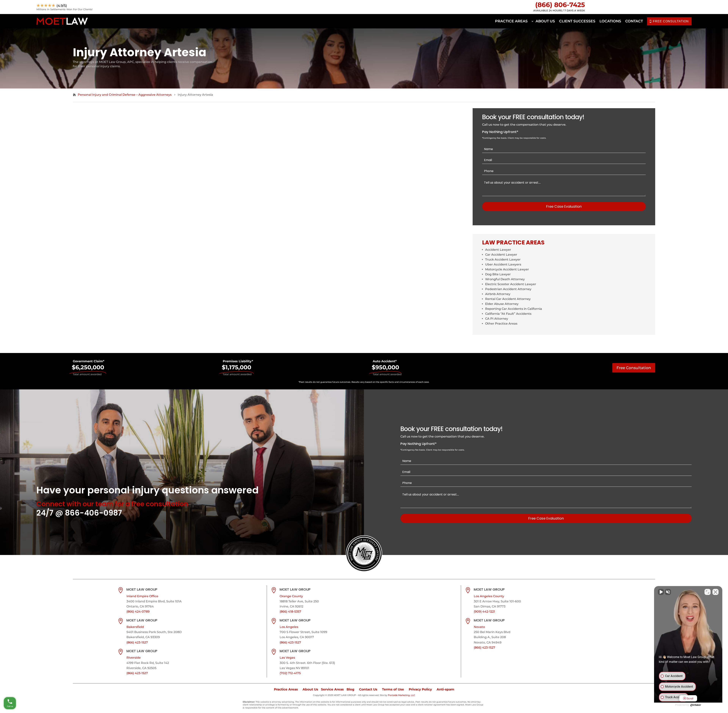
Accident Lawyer (498, 249)
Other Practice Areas (501, 323)
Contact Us (368, 689)
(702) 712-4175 (290, 673)
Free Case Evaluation (564, 206)
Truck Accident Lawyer (503, 259)
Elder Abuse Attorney (502, 304)
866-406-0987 (93, 513)
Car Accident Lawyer (501, 254)
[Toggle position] (707, 592)
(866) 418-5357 (290, 611)
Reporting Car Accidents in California (513, 309)
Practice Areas (511, 21)
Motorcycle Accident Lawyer (507, 269)
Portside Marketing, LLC (401, 695)
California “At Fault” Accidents (508, 313)
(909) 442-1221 (484, 611)
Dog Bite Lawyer (498, 274)
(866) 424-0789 (138, 611)
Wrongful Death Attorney (505, 279)
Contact (634, 21)
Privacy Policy (420, 689)
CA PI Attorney (496, 318)
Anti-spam (445, 689)
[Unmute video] (661, 592)
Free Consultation (634, 368)
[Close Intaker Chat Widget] (715, 592)
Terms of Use (393, 689)
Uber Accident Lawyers (503, 264)
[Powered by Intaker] (695, 705)
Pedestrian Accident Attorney (508, 289)
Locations (610, 21)
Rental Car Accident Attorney (508, 299)
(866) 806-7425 (560, 5)
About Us (545, 21)
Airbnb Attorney (497, 294)
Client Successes (577, 21)
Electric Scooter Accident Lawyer (510, 284)
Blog (350, 689)
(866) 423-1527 (137, 642)
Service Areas (332, 689)
